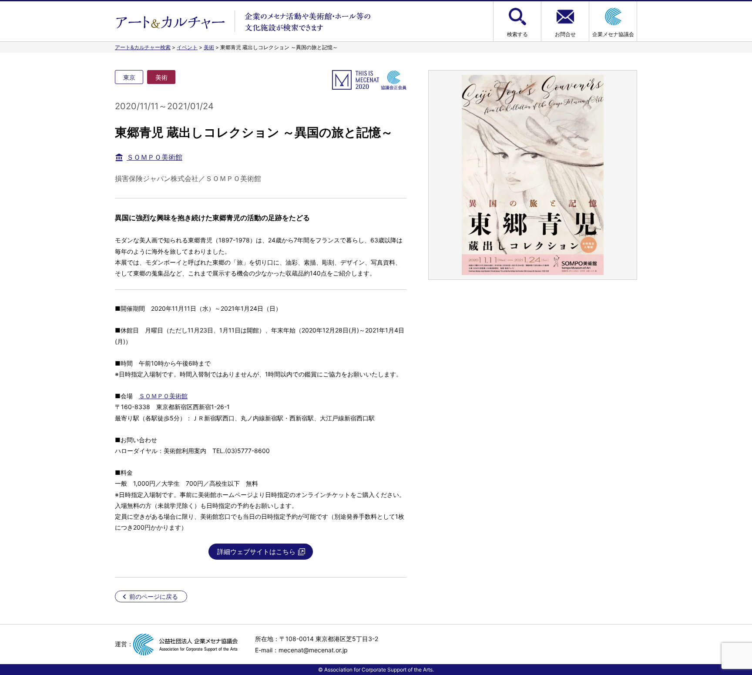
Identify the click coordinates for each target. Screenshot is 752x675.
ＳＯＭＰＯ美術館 (154, 157)
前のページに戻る (153, 596)
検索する (517, 34)
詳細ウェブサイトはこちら (256, 551)
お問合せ (565, 34)
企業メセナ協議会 (613, 34)
